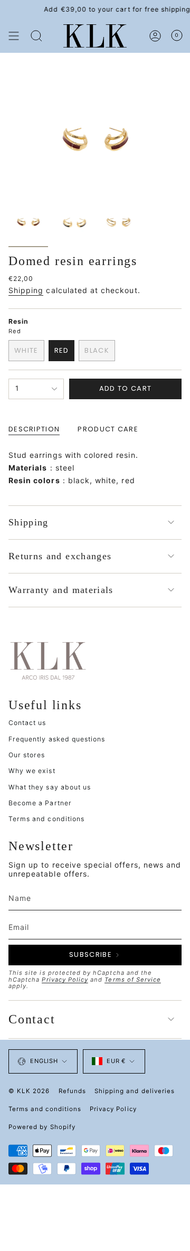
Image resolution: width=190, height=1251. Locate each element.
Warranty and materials (60, 590)
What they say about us (49, 787)
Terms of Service (132, 979)
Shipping (25, 290)
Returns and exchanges (59, 556)
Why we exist (31, 771)
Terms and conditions (46, 819)
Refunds (72, 1091)
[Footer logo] (48, 660)
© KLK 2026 (29, 1091)
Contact (31, 1019)
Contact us (27, 723)
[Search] (36, 36)
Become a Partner (40, 803)
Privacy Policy (65, 979)
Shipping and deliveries (134, 1091)
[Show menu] (13, 36)
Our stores (26, 755)
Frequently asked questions (56, 739)
